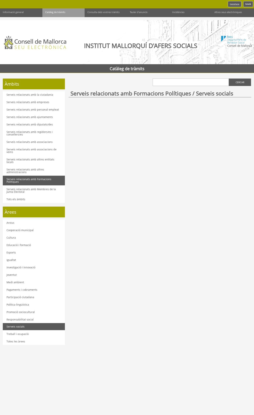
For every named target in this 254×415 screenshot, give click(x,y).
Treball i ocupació (18, 334)
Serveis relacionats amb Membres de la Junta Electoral (31, 190)
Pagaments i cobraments (22, 289)
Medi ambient (15, 282)
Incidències (178, 12)
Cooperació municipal (20, 230)
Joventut (12, 275)
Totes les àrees (16, 341)
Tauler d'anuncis (138, 12)
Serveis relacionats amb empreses (28, 102)
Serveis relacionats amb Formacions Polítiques (29, 180)
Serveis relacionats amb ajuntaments (30, 117)
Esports (11, 252)
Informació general (13, 12)
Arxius (10, 222)
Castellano (234, 4)
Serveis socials (16, 326)
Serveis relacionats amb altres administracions (25, 171)
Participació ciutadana (20, 297)
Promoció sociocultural (21, 312)
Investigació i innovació (21, 267)
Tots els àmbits (16, 199)
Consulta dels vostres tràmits (103, 12)
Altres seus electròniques (228, 12)
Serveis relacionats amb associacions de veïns (32, 151)
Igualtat (11, 260)
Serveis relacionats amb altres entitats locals (30, 161)
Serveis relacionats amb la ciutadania (30, 94)
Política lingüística (18, 304)
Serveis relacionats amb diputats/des (30, 124)
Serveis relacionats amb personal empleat (33, 109)
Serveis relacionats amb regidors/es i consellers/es (30, 133)
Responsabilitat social (20, 319)
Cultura (11, 237)
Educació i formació (19, 245)
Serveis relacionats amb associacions (30, 142)
